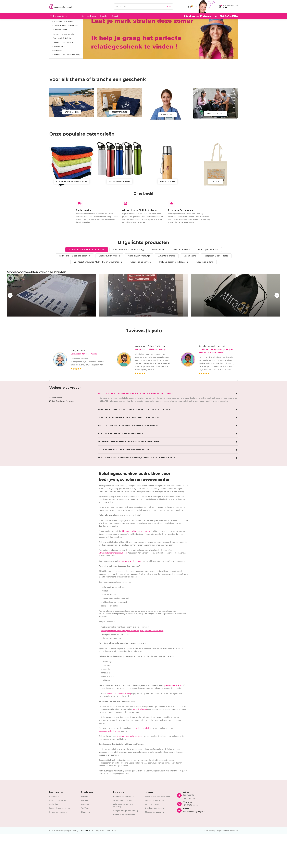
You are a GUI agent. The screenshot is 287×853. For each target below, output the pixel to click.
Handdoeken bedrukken (123, 796)
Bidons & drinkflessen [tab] (109, 255)
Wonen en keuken (60, 30)
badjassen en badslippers (109, 731)
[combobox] (143, 6)
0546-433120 (57, 397)
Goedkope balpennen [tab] (140, 262)
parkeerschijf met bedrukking (118, 693)
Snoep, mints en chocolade (63, 34)
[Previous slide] (10, 295)
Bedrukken (53, 804)
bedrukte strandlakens (142, 728)
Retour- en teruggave (58, 812)
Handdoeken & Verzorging (63, 21)
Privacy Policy (209, 830)
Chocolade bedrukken (154, 800)
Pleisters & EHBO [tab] (181, 249)
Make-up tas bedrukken (155, 812)
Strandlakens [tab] (190, 255)
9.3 (195, 6)
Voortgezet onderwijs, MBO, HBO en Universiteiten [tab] (98, 262)
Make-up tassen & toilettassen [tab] (173, 262)
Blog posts (85, 812)
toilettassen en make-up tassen (130, 736)
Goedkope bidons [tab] (204, 262)
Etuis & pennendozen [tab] (208, 249)
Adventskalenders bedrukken (157, 796)
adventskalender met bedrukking (113, 553)
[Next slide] (276, 295)
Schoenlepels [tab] (158, 249)
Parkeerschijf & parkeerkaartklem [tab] (74, 255)
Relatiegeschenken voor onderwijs (123, 805)
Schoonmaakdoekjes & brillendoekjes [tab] (86, 249)
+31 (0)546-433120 (191, 805)
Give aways (57, 50)
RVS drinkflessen (140, 709)
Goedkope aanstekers (154, 808)
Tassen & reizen (59, 46)
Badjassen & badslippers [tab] (216, 255)
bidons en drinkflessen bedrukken (135, 531)
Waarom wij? (54, 796)
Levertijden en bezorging (59, 808)
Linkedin (84, 800)
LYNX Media (85, 830)
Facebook (85, 796)
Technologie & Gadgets (62, 38)
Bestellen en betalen (57, 800)
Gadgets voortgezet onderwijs (126, 810)
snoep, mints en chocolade (129, 561)
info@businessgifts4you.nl (63, 401)
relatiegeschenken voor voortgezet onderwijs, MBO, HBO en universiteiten (132, 630)
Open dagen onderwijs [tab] (139, 255)
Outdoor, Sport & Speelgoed (64, 42)
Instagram (85, 804)
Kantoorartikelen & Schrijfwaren (65, 26)
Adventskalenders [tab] (166, 255)
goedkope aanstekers (173, 685)
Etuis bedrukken (152, 804)
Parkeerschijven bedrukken (124, 814)
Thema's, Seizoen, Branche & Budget (67, 55)
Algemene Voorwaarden (227, 830)
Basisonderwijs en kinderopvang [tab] (128, 249)
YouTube (85, 808)
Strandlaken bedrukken (123, 800)
